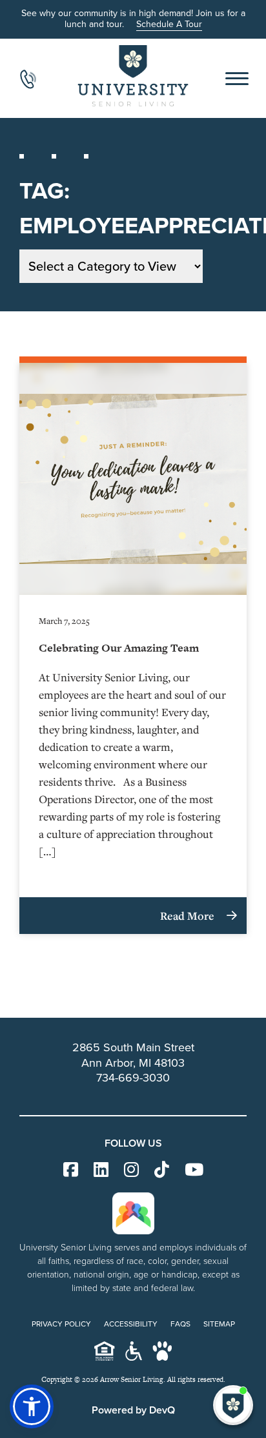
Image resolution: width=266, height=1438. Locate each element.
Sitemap (219, 1324)
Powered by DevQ (133, 1410)
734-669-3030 (133, 1077)
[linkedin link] (101, 1170)
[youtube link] (194, 1170)
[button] (31, 1406)
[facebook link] (70, 1170)
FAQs (180, 1324)
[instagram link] (131, 1170)
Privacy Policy (61, 1324)
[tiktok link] (161, 1170)
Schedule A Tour (169, 24)
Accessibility (131, 1324)
